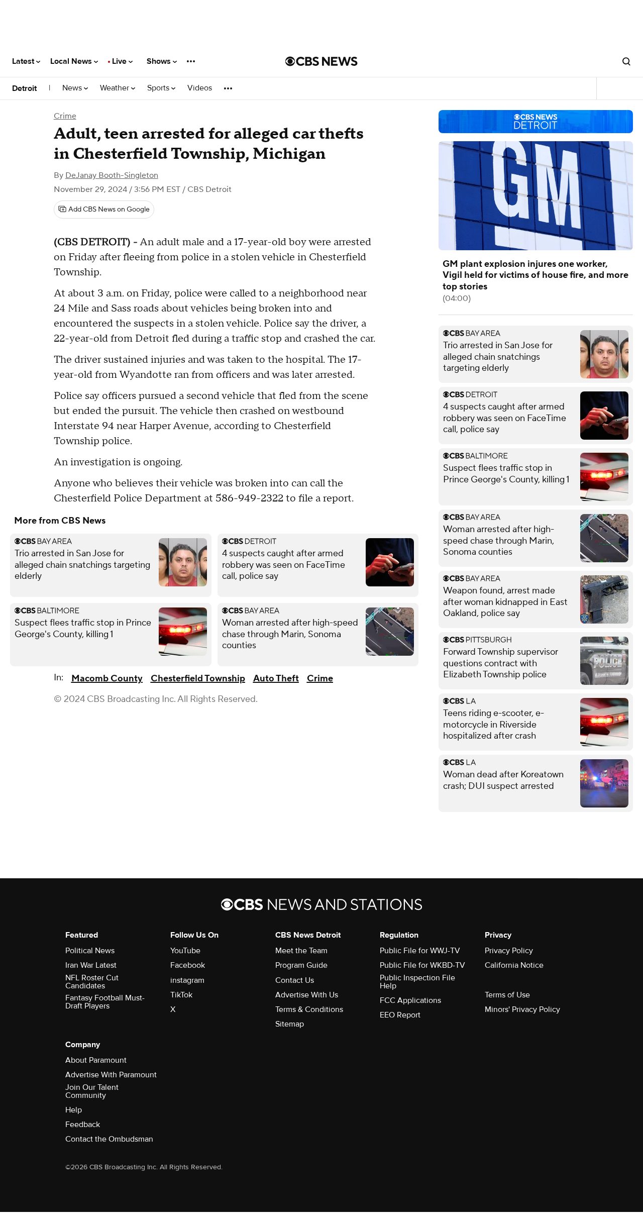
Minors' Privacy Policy (522, 1009)
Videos (199, 88)
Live (120, 61)
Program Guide (301, 965)
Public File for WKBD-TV (422, 965)
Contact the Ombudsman (109, 1139)
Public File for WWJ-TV (420, 951)
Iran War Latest (91, 965)
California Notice (514, 965)
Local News (72, 61)
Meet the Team (301, 951)
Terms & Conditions (309, 1009)
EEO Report (400, 1015)
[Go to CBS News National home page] (321, 61)
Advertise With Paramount (111, 1075)
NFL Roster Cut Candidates (92, 982)
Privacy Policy (509, 951)
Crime (65, 116)
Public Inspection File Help (417, 982)
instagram (187, 980)
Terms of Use (507, 995)
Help (73, 1110)
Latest (24, 61)
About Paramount (96, 1060)
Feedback (82, 1125)
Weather (115, 88)
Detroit (24, 88)
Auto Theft (276, 678)
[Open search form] (626, 61)
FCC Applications (410, 1000)
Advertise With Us (306, 995)
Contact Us (294, 980)
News (73, 88)
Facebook (187, 965)
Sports (159, 88)
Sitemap (289, 1024)
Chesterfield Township (198, 678)
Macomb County (107, 678)
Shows (160, 61)
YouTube (185, 951)
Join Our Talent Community (92, 1091)
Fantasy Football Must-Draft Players (105, 1002)
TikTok (181, 995)
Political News (90, 951)
